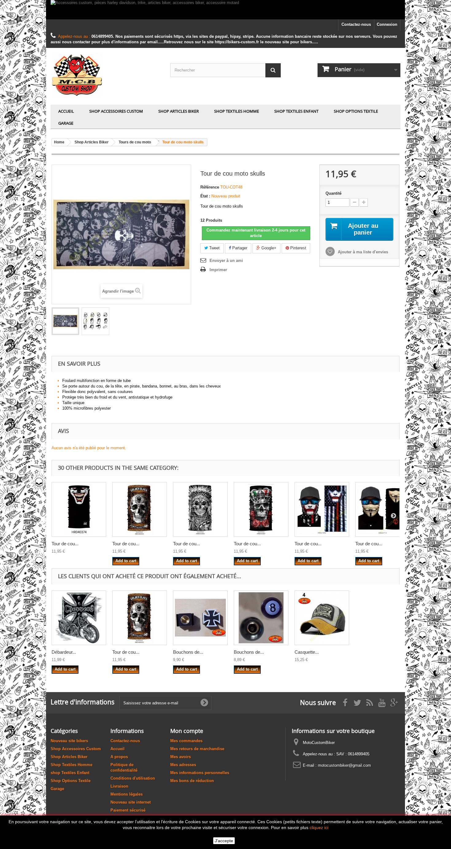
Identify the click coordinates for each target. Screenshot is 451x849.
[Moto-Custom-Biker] (106, 75)
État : (205, 196)
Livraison (119, 786)
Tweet (214, 248)
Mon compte (186, 730)
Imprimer (218, 269)
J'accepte (224, 840)
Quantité (333, 193)
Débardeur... (64, 652)
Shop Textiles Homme (236, 111)
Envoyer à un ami (226, 260)
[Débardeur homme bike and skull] (79, 617)
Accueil (66, 111)
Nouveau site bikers (69, 740)
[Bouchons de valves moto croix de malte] (200, 617)
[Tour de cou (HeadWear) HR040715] (382, 509)
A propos (119, 756)
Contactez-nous (356, 24)
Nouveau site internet (130, 802)
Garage (65, 123)
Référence (209, 187)
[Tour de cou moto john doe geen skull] (95, 321)
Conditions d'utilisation (132, 778)
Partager (239, 248)
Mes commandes (186, 740)
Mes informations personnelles (199, 772)
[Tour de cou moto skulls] (65, 321)
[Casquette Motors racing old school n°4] (322, 617)
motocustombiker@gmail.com (344, 765)
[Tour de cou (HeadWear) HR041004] (322, 509)
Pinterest (297, 248)
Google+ (268, 248)
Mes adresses (183, 764)
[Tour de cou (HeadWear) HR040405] (139, 509)
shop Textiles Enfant (296, 111)
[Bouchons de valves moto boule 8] (261, 617)
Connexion (387, 24)
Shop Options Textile (356, 111)
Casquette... (307, 652)
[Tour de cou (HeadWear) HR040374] (79, 509)
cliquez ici (319, 827)
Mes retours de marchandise (197, 748)
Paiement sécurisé (127, 810)
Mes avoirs (180, 756)
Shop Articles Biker (178, 111)
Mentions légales (126, 794)
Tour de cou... (65, 543)
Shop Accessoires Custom (116, 111)
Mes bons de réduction (192, 780)
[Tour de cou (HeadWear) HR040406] (200, 509)
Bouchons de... (188, 652)
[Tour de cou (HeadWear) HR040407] (261, 509)
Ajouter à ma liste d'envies (362, 252)
